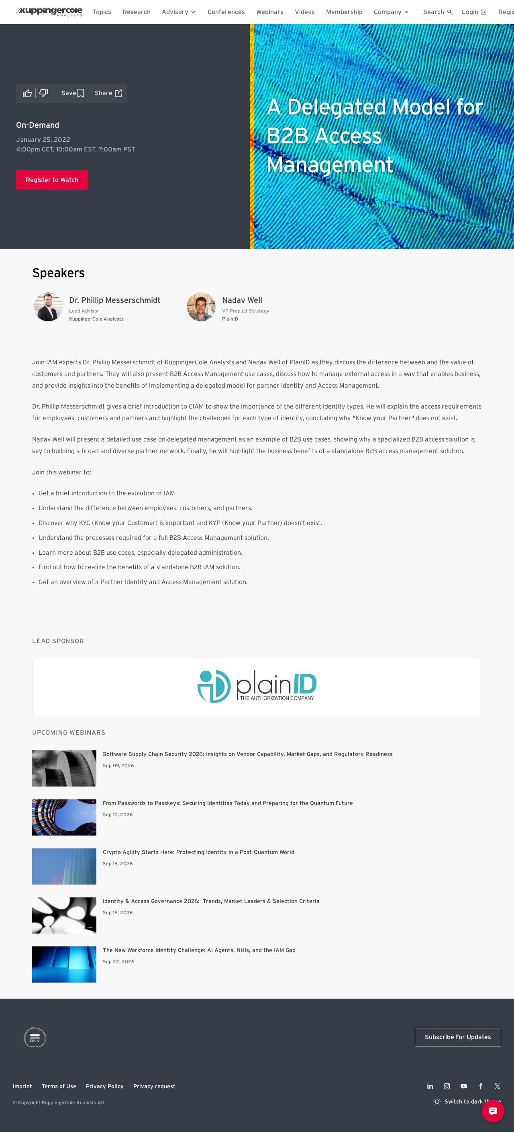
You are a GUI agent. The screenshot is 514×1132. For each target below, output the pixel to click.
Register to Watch (52, 180)
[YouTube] (463, 1086)
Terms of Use (59, 1086)
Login (470, 12)
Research (136, 12)
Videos (305, 12)
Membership (344, 12)
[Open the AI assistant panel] (493, 1111)
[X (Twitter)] (497, 1086)
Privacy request (154, 1086)
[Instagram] (447, 1086)
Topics (102, 12)
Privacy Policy (105, 1086)
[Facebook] (480, 1086)
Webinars (270, 12)
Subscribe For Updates (458, 1037)
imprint (22, 1086)
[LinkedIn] (430, 1086)
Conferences (226, 12)
